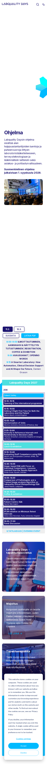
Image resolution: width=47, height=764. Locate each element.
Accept (23, 746)
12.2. (19, 329)
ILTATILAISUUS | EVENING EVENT (23, 531)
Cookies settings (23, 739)
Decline (23, 753)
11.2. (8, 329)
